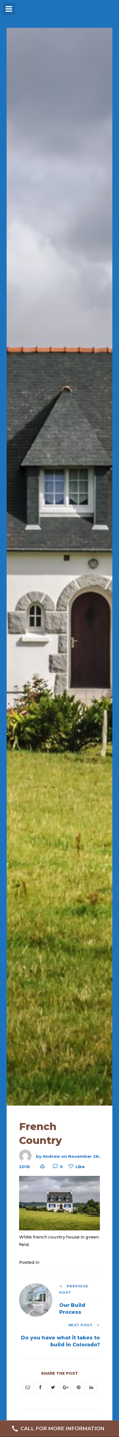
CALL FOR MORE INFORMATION (62, 1429)
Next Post (82, 1325)
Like (80, 1166)
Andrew (51, 1156)
